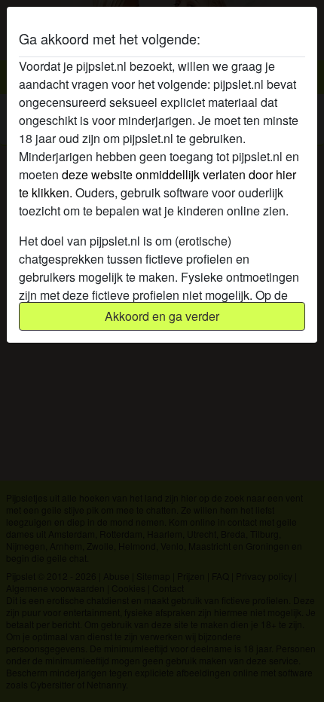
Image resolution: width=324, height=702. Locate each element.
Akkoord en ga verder (162, 316)
